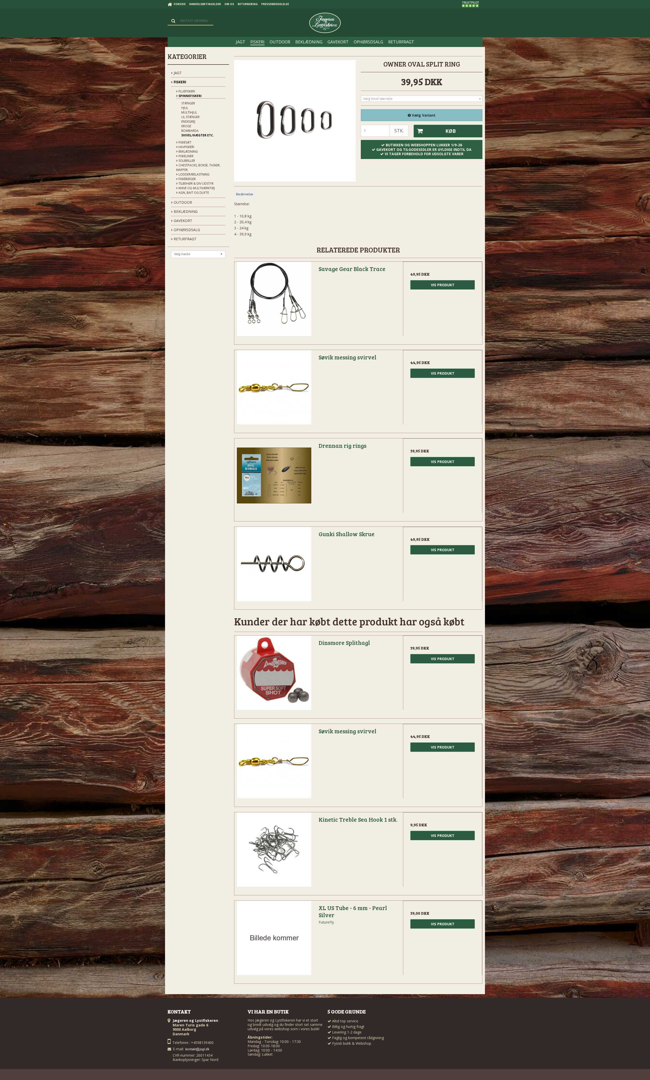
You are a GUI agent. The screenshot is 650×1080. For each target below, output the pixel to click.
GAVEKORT (182, 220)
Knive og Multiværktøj (196, 188)
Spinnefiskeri (190, 96)
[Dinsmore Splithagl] (274, 675)
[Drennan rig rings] (274, 478)
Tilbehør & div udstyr (196, 183)
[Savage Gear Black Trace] (274, 301)
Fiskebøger (187, 179)
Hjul (184, 108)
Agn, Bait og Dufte (193, 192)
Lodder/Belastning (193, 174)
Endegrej (188, 121)
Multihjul (189, 112)
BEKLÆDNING (185, 211)
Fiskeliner (185, 156)
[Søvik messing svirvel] (274, 389)
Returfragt (185, 238)
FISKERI (179, 82)
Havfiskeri (186, 147)
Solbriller (186, 160)
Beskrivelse (244, 194)
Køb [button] (450, 131)
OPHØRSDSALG (186, 229)
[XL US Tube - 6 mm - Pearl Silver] (274, 940)
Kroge (186, 126)
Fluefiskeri (186, 91)
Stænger (188, 103)
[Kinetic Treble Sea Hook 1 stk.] (274, 852)
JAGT (177, 72)
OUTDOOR (182, 202)
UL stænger (190, 117)
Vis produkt (442, 284)
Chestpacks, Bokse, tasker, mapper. (198, 167)
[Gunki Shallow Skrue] (274, 566)
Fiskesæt (184, 142)
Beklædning (188, 151)
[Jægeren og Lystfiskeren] (325, 23)
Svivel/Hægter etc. (197, 135)
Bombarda (190, 131)
